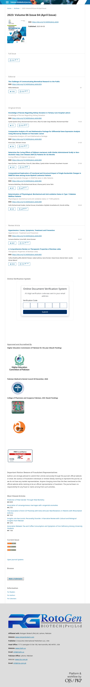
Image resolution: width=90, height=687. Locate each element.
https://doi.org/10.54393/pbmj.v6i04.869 (27, 160)
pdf (24, 188)
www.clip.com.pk (21, 659)
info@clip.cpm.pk (19, 663)
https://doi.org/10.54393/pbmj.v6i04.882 (27, 181)
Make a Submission (15, 579)
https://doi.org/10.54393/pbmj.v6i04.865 (27, 254)
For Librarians (11, 599)
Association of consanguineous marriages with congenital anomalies (32, 505)
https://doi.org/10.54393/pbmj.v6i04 (45, 22)
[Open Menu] (7, 2)
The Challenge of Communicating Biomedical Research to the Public (34, 81)
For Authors (11, 595)
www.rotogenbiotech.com (24, 637)
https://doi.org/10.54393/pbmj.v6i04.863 (27, 139)
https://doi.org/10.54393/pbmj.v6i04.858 (27, 236)
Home (9, 8)
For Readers (11, 592)
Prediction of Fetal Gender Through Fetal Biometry (25, 500)
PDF (14, 60)
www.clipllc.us (20, 648)
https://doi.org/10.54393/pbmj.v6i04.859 (27, 84)
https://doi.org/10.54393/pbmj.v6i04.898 (27, 202)
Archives (16, 8)
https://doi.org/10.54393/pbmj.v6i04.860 (27, 118)
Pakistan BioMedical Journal (21, 2)
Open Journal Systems (15, 560)
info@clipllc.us (18, 652)
